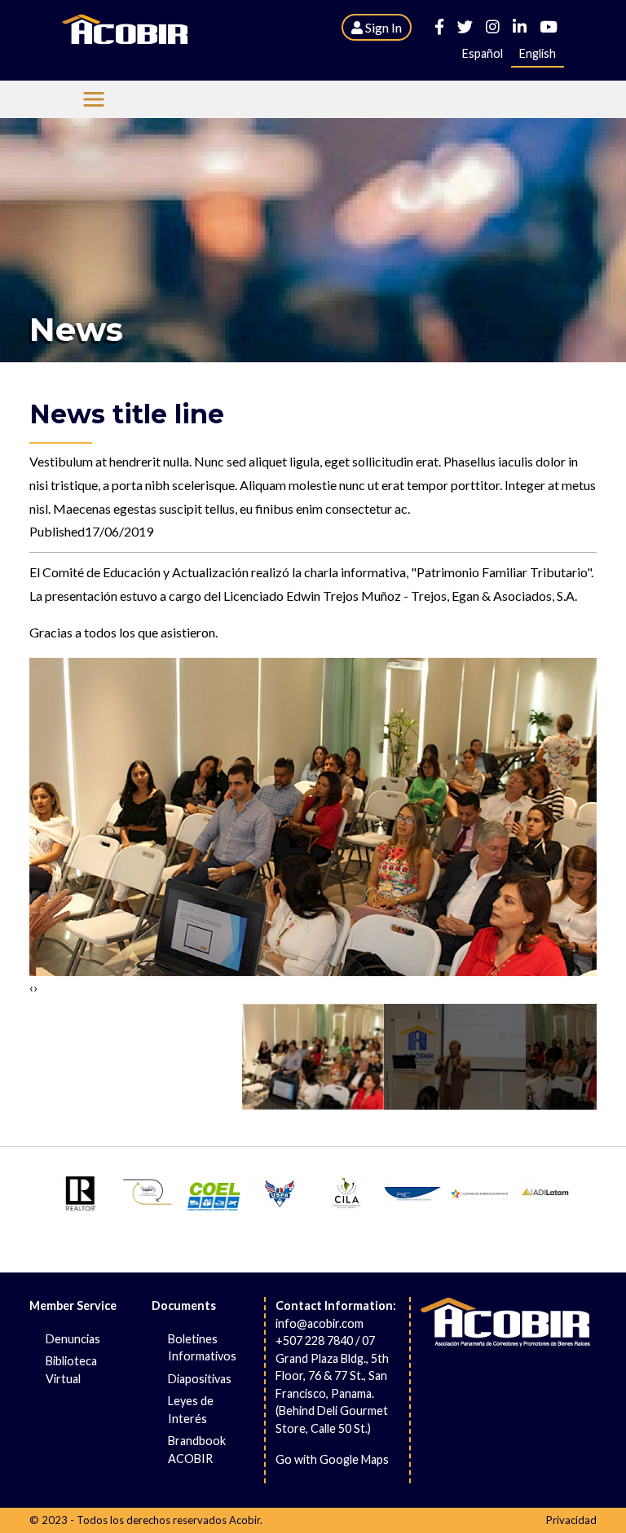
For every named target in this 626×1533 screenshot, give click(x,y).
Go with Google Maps (332, 1459)
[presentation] (31, 988)
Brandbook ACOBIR (197, 1449)
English (537, 53)
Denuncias (73, 1339)
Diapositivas (199, 1379)
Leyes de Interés (191, 1410)
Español (482, 53)
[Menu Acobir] (94, 99)
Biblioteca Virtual (71, 1370)
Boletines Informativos (202, 1348)
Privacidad (571, 1519)
